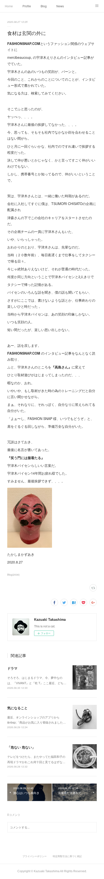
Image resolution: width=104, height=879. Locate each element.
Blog (44, 6)
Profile (26, 6)
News (60, 6)
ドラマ (12, 668)
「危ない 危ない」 (21, 747)
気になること (17, 707)
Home (9, 6)
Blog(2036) (13, 574)
